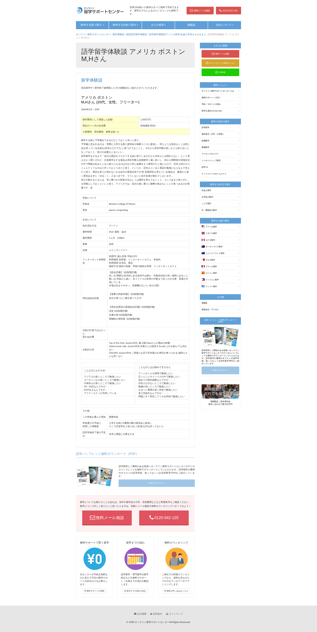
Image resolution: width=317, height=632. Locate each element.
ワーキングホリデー (210, 154)
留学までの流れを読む (136, 591)
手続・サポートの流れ (211, 104)
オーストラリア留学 (214, 247)
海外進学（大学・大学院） (213, 134)
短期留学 (205, 141)
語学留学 (205, 127)
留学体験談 (118, 34)
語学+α (205, 167)
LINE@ (222, 72)
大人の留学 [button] (157, 24)
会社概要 (141, 614)
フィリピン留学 (212, 280)
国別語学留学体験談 (136, 34)
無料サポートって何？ (211, 97)
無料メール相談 (202, 10)
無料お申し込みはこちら (177, 591)
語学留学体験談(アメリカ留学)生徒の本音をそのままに (177, 34)
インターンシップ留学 (211, 160)
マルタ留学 (210, 260)
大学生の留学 (207, 197)
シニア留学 (206, 203)
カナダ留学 (210, 240)
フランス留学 (211, 266)
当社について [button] (224, 24)
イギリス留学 (211, 233)
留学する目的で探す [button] (124, 24)
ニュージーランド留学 (215, 253)
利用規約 (157, 614)
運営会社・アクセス (210, 309)
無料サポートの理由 (95, 591)
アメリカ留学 (211, 227)
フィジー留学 (211, 286)
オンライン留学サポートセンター (93, 34)
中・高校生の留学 (209, 210)
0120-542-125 (230, 10)
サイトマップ (176, 614)
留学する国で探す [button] (91, 24)
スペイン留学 (211, 273)
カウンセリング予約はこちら (222, 63)
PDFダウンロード (157, 483)
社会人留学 (206, 190)
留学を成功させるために (212, 111)
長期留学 (205, 147)
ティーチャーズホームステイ (214, 174)
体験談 (191, 24)
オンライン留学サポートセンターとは (218, 91)
